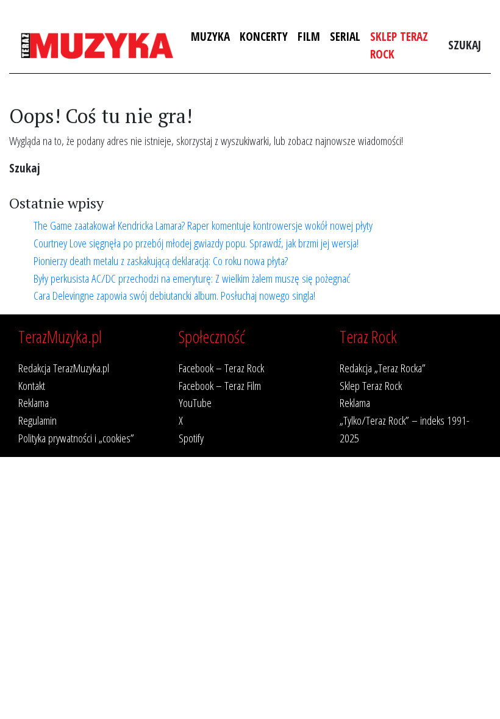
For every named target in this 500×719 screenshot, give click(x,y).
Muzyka (210, 36)
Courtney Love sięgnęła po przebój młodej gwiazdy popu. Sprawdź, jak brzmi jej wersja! (196, 243)
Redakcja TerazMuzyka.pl (63, 368)
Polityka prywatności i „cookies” (76, 438)
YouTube (195, 402)
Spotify (191, 438)
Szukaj (464, 45)
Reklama (33, 402)
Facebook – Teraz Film (220, 385)
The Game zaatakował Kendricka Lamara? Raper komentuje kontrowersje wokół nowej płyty (203, 225)
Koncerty (264, 36)
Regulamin (37, 420)
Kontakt (31, 385)
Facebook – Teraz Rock (221, 368)
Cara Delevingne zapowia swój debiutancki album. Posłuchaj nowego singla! (174, 295)
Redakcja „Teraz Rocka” (383, 368)
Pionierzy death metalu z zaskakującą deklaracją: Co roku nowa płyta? (161, 260)
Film (309, 36)
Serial (345, 36)
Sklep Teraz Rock (399, 45)
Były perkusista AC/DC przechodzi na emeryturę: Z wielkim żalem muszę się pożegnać (192, 278)
